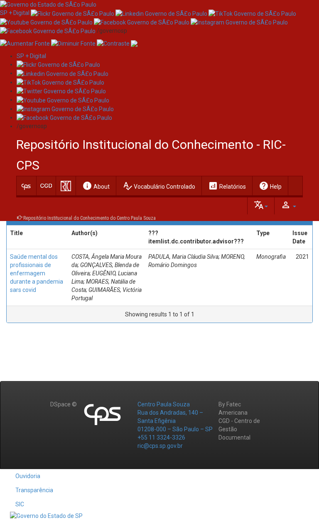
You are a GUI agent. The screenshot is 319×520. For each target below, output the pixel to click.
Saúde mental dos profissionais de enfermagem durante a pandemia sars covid (36, 273)
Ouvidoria (27, 476)
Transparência (34, 490)
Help (270, 186)
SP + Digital (14, 13)
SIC (19, 504)
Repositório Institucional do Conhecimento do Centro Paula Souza (89, 218)
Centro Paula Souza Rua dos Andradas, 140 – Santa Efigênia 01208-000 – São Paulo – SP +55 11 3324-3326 (175, 421)
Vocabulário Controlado (159, 186)
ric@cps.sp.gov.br (160, 445)
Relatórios (227, 186)
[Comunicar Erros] (134, 43)
